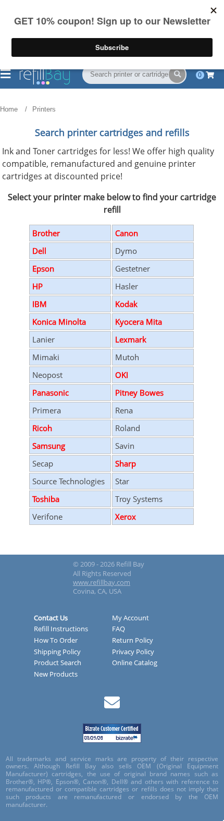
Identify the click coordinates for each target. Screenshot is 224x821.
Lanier (43, 339)
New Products (56, 674)
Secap (42, 463)
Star (122, 481)
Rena (124, 410)
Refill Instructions (61, 629)
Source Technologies (68, 481)
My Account (130, 618)
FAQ (118, 629)
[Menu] (5, 75)
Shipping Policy (57, 652)
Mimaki (45, 357)
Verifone (47, 516)
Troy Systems (139, 499)
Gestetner (132, 268)
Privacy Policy (133, 652)
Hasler (126, 286)
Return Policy (132, 640)
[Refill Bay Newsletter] (112, 706)
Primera (46, 410)
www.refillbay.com (101, 582)
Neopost (47, 375)
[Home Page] (45, 82)
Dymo (126, 251)
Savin (124, 445)
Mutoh (127, 357)
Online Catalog (134, 663)
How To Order (56, 640)
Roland (127, 428)
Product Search (57, 663)
